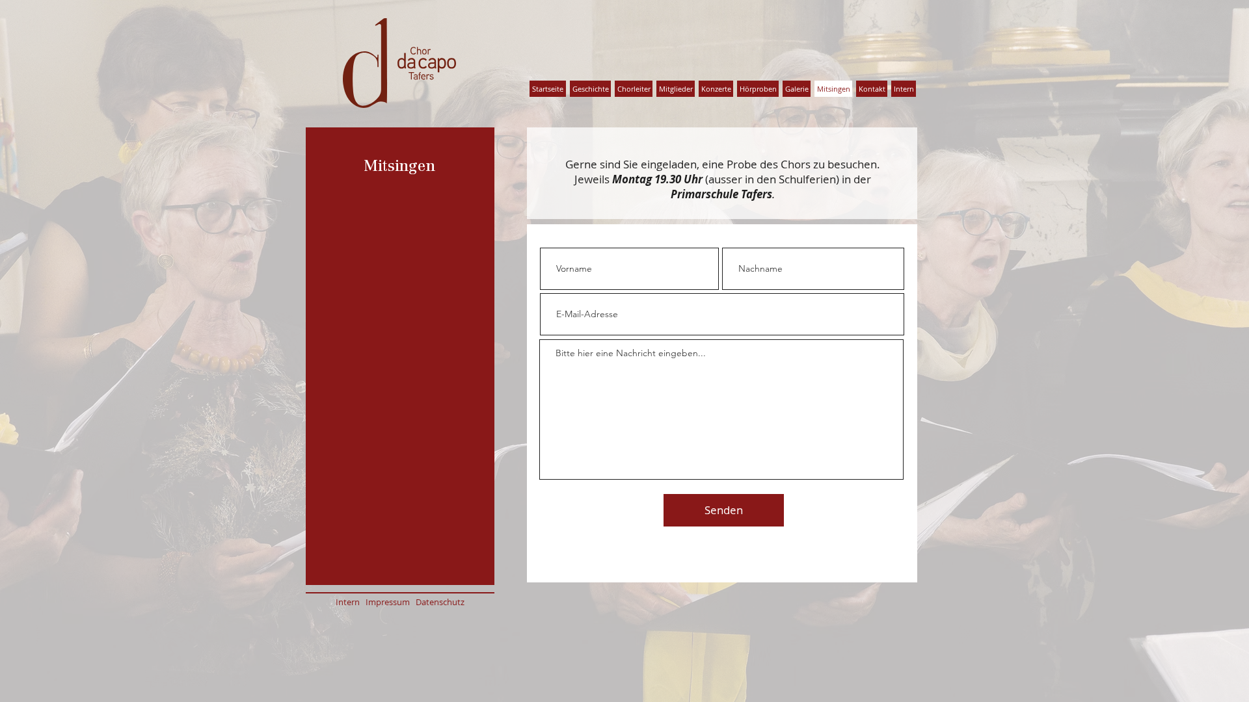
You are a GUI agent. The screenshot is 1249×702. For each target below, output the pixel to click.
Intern (351, 602)
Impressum (391, 602)
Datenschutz (440, 602)
